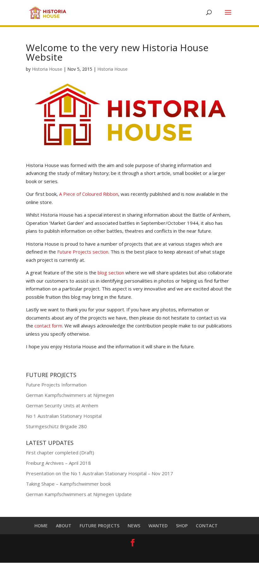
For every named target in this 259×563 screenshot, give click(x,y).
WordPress (179, 554)
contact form (48, 325)
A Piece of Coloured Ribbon (88, 194)
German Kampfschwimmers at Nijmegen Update (79, 494)
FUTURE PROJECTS (99, 526)
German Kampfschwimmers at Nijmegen (70, 395)
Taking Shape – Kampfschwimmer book (68, 484)
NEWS (134, 526)
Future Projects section (82, 252)
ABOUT (63, 526)
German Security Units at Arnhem (62, 405)
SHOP (182, 526)
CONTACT (207, 526)
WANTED (158, 526)
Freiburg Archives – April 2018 (58, 463)
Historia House (47, 69)
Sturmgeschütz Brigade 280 (56, 426)
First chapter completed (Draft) (60, 452)
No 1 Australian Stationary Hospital (64, 416)
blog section (111, 272)
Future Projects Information (56, 384)
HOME (41, 526)
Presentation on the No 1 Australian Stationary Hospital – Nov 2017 (99, 473)
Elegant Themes (114, 554)
